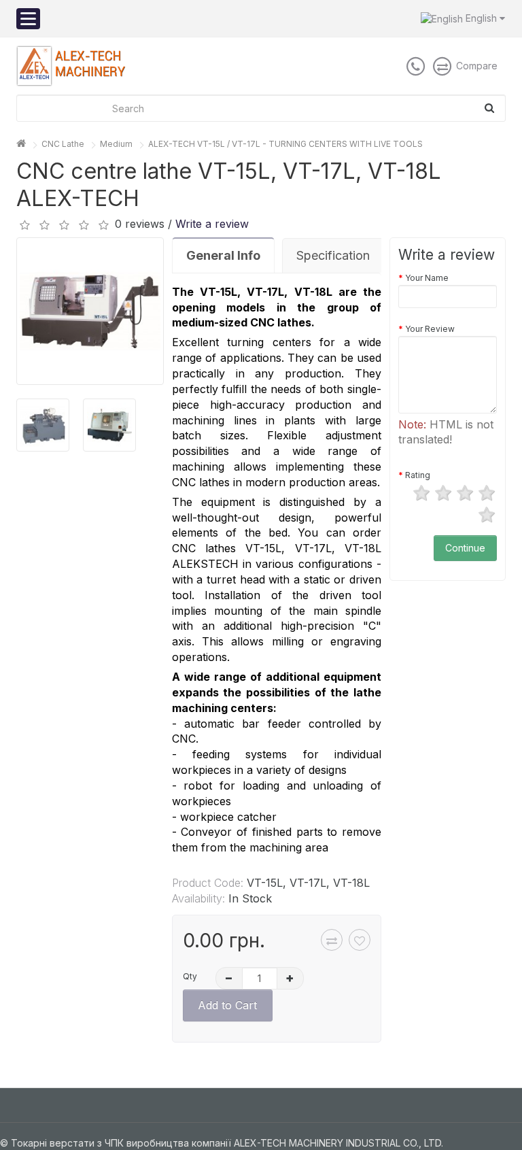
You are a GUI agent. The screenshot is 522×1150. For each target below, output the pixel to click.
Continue (465, 548)
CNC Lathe (62, 144)
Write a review (212, 224)
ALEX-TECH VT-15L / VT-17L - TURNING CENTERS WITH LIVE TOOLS (285, 144)
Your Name (427, 278)
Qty (190, 976)
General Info (223, 255)
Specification (333, 255)
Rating (417, 475)
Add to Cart (227, 1005)
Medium (116, 144)
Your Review (430, 329)
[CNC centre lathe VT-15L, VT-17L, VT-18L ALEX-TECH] (90, 311)
